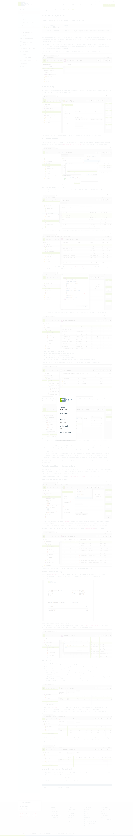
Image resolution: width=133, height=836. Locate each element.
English (65, 409)
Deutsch (61, 409)
